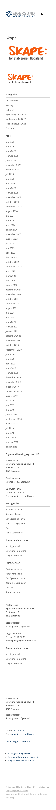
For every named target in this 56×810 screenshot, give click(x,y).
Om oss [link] (9, 528)
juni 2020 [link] (10, 354)
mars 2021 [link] (11, 322)
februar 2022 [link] (12, 280)
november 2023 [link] (13, 234)
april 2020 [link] (10, 363)
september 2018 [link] (14, 419)
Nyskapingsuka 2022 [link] (16, 119)
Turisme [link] (10, 128)
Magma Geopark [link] (14, 555)
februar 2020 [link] (12, 372)
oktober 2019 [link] (12, 386)
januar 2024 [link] (11, 229)
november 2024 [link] (13, 197)
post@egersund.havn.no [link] (24, 734)
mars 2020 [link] (11, 368)
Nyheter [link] (10, 109)
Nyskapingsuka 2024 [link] (16, 123)
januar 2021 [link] (11, 331)
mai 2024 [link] (10, 220)
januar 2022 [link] (11, 285)
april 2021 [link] (10, 317)
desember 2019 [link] (13, 377)
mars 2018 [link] (11, 437)
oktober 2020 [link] (12, 345)
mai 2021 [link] (10, 312)
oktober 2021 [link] (12, 299)
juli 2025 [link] (10, 174)
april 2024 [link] (10, 225)
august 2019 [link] (12, 396)
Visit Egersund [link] (13, 546)
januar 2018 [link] (11, 446)
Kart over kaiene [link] (14, 514)
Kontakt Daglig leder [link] (16, 523)
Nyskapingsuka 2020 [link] (16, 114)
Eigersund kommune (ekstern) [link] (23, 757)
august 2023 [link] (12, 238)
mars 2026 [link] (11, 151)
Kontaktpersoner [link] (14, 532)
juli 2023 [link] (10, 243)
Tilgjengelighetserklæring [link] (18, 741)
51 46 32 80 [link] (19, 730)
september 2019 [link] (14, 391)
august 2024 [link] (12, 211)
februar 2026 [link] (12, 155)
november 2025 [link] (13, 165)
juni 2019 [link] (10, 405)
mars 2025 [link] (11, 188)
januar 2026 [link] (11, 160)
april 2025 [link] (10, 183)
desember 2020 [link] (13, 335)
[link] (20, 13)
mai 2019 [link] (10, 409)
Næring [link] (9, 105)
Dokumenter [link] (12, 100)
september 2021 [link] (14, 303)
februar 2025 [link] (12, 192)
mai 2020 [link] (10, 359)
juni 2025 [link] (10, 179)
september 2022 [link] (14, 266)
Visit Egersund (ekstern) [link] (19, 753)
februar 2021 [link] (12, 326)
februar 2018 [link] (12, 442)
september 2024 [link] (14, 206)
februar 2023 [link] (12, 257)
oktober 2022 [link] (12, 262)
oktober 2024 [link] (12, 202)
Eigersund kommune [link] (16, 550)
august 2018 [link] (12, 423)
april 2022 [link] (10, 271)
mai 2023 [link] (10, 248)
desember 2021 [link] (13, 289)
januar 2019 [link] (11, 414)
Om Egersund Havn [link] (15, 518)
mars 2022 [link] (11, 275)
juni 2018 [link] (10, 433)
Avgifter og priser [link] (14, 509)
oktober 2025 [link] (12, 169)
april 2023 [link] (10, 252)
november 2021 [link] (13, 294)
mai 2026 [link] (10, 146)
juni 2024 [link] (10, 215)
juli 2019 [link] (10, 400)
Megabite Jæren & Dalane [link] (17, 790)
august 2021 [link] (12, 308)
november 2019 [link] (13, 382)
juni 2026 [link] (10, 142)
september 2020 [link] (14, 349)
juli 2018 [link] (10, 428)
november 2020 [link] (13, 340)
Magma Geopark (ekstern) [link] (21, 760)
